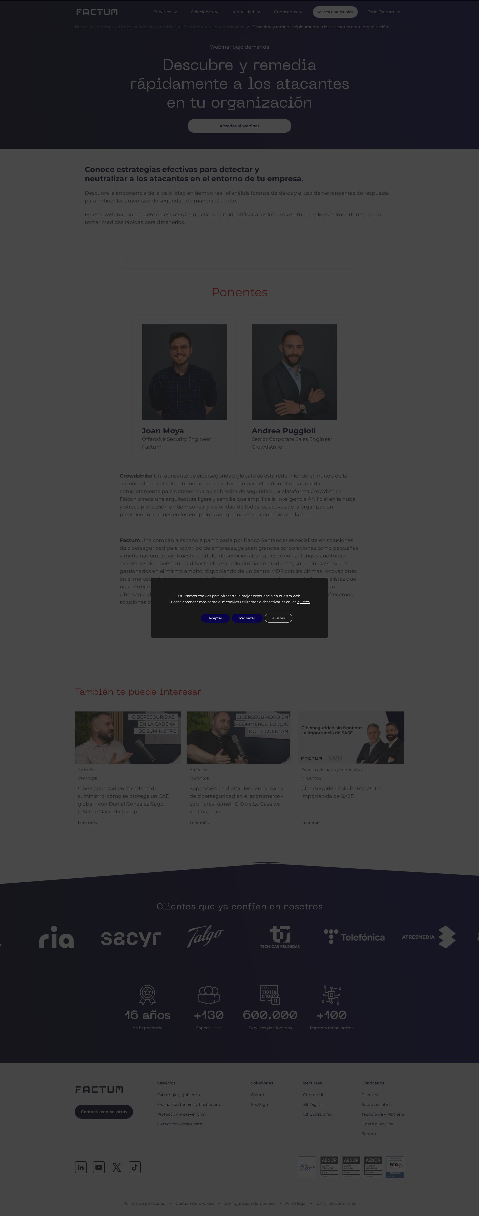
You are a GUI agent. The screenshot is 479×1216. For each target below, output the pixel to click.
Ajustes (278, 618)
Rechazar (247, 618)
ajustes (303, 602)
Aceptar (215, 618)
